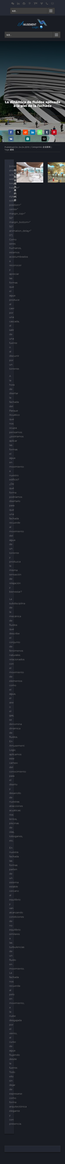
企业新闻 (46, 147)
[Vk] (11, 139)
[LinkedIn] (32, 132)
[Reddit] (25, 132)
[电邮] (44, 139)
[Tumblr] (47, 132)
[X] (18, 132)
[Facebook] (11, 132)
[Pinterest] (54, 132)
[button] (18, 172)
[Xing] (27, 139)
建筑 (12, 149)
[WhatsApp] (40, 132)
